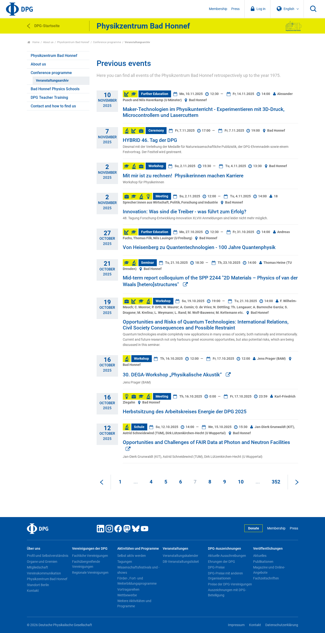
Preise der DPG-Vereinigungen (230, 584)
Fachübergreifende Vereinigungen (86, 564)
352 (276, 482)
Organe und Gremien (42, 561)
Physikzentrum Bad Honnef (73, 42)
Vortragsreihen (128, 589)
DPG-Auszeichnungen (224, 549)
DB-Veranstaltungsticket (181, 561)
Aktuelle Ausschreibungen (227, 556)
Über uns (33, 549)
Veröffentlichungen (268, 549)
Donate (253, 528)
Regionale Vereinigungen (90, 572)
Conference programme (107, 42)
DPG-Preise (216, 567)
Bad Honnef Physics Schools (55, 89)
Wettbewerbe (127, 595)
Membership (218, 9)
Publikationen (263, 561)
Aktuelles (259, 556)
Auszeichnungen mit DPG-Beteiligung (227, 592)
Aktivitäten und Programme (138, 549)
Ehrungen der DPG (221, 561)
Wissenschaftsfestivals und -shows (138, 569)
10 (241, 482)
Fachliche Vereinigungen (90, 556)
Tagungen (124, 561)
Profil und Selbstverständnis (47, 556)
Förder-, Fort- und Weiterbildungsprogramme (137, 580)
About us (48, 42)
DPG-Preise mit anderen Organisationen (225, 575)
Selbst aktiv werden (131, 556)
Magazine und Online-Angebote (269, 569)
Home (35, 42)
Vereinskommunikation (44, 573)
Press (235, 9)
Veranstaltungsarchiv (52, 81)
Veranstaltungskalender (180, 556)
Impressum (236, 625)
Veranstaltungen (175, 549)
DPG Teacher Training (49, 97)
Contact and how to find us (53, 106)
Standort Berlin (38, 585)
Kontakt (33, 591)
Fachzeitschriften (266, 578)
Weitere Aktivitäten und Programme (134, 603)
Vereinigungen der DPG (90, 549)
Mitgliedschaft (37, 567)
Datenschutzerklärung (281, 625)
